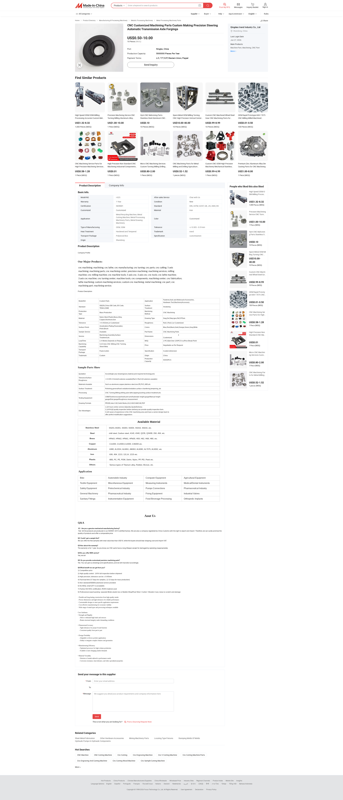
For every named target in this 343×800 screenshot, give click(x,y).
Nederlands (176, 784)
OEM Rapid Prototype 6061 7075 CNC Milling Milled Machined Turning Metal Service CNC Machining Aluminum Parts (257, 293)
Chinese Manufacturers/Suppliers (140, 781)
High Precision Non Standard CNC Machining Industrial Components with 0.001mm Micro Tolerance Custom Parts (257, 333)
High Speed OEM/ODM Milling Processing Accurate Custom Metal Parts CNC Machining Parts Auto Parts (257, 193)
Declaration (199, 789)
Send (97, 716)
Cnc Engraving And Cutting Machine (92, 760)
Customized (121, 210)
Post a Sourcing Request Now (138, 721)
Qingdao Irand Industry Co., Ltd (245, 27)
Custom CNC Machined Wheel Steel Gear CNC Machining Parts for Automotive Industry (257, 273)
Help (220, 13)
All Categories (84, 13)
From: (88, 681)
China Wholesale (160, 781)
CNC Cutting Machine (103, 755)
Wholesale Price (175, 781)
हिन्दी (207, 784)
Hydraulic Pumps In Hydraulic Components (93, 741)
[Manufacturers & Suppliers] (89, 5)
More (232, 51)
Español (117, 784)
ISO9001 (119, 206)
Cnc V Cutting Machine (167, 755)
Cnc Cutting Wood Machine (124, 760)
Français (136, 784)
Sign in (265, 7)
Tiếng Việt (232, 784)
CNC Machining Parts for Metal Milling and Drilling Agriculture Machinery (257, 373)
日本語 (200, 784)
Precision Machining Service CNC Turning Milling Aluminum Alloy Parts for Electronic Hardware (257, 213)
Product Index (218, 781)
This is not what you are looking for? (107, 721)
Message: (87, 693)
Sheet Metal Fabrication (85, 738)
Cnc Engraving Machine (142, 755)
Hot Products (106, 781)
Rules (266, 13)
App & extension (235, 13)
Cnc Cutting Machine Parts (194, 755)
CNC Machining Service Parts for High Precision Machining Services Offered (257, 313)
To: (90, 687)
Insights (239, 781)
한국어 (193, 784)
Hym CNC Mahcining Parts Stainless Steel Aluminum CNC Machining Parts (257, 233)
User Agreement (186, 789)
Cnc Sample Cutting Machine (153, 760)
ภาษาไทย (215, 784)
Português (127, 784)
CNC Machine (82, 755)
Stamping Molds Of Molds (189, 738)
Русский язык (148, 784)
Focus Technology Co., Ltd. (154, 789)
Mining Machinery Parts (139, 738)
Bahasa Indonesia (245, 784)
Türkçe (223, 784)
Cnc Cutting (122, 755)
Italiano (158, 784)
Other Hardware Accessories (112, 738)
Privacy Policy (211, 789)
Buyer (206, 13)
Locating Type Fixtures (163, 738)
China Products (119, 781)
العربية (186, 784)
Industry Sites (189, 781)
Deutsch (167, 784)
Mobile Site (230, 781)
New (191, 201)
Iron (191, 210)
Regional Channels (203, 781)
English (109, 784)
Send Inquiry (151, 64)
